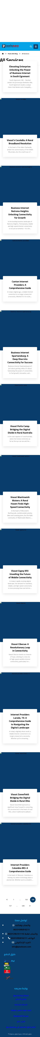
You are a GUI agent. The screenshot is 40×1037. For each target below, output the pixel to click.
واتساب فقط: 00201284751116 (23, 934)
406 (23, 905)
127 (10, 905)
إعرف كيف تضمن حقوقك (20, 1010)
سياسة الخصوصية (20, 1016)
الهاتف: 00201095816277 (23, 938)
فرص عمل (21, 1021)
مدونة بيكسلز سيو (21, 995)
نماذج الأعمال (21, 999)
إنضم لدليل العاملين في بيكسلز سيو (21, 1027)
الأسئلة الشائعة (20, 1004)
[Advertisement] (20, 21)
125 (26, 899)
